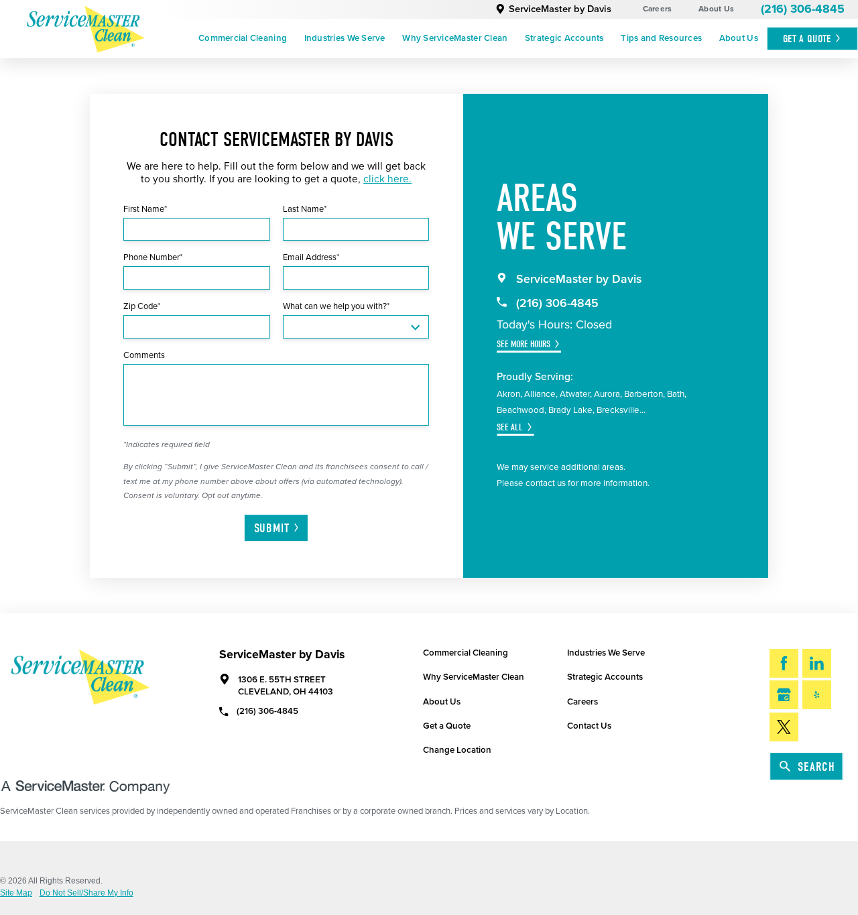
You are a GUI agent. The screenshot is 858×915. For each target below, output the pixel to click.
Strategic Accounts (564, 38)
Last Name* (304, 209)
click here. (387, 179)
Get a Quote (447, 726)
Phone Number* (152, 257)
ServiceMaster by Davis (560, 9)
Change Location (457, 750)
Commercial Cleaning (242, 38)
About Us (716, 8)
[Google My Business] (784, 694)
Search (816, 766)
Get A (807, 38)
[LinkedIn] (816, 663)
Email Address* (311, 257)
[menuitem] (243, 39)
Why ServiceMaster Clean (454, 38)
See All (510, 427)
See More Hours (523, 344)
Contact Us (589, 726)
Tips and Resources (661, 38)
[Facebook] (784, 663)
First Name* (145, 209)
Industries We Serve (344, 38)
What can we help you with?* (336, 306)
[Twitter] (784, 727)
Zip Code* (141, 306)
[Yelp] (816, 694)
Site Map (16, 894)
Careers (657, 8)
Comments (144, 355)
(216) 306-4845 (803, 9)
